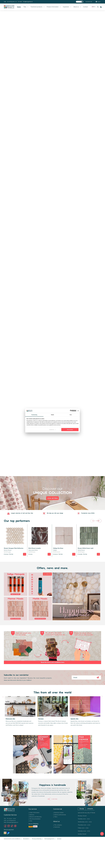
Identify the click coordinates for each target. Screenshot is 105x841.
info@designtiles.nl (28, 1)
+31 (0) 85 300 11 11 (12, 1)
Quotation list (89, 1)
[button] (25, 7)
